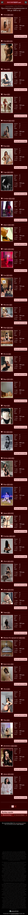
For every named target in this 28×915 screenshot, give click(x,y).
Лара (5, 69)
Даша (5, 513)
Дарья (5, 225)
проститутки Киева (15, 913)
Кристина (6, 664)
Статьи (18, 824)
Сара (5, 172)
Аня (4, 432)
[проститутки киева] (14, 2)
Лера (5, 94)
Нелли (5, 354)
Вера (5, 379)
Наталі (5, 120)
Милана (6, 305)
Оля (4, 41)
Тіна (5, 720)
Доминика (7, 746)
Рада (5, 146)
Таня (5, 612)
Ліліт (5, 561)
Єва (4, 275)
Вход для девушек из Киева (7, 823)
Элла (5, 15)
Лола (5, 689)
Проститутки (20, 815)
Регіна (5, 458)
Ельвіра (6, 536)
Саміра (5, 198)
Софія (5, 249)
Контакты (22, 824)
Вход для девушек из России (10, 824)
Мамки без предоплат (11, 638)
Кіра (5, 327)
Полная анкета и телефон (20, 36)
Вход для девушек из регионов (20, 823)
